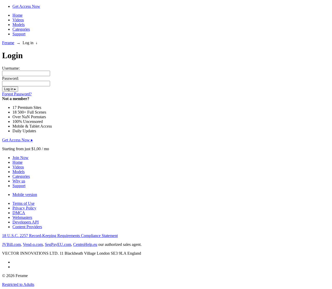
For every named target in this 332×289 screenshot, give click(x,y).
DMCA (18, 213)
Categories (21, 29)
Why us (18, 181)
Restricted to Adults (18, 284)
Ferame (8, 43)
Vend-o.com (33, 244)
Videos (18, 20)
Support (18, 34)
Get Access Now (26, 6)
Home (17, 15)
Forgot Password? (17, 94)
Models (18, 24)
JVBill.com (11, 244)
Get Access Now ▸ (17, 140)
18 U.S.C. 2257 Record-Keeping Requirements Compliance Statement (60, 235)
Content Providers (27, 227)
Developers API (25, 222)
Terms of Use (23, 203)
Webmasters (22, 217)
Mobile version (24, 194)
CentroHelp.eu (85, 244)
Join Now (20, 157)
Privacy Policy (24, 208)
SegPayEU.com (58, 244)
